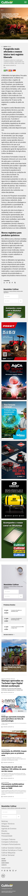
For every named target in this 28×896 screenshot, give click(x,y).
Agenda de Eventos (8, 829)
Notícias (4, 821)
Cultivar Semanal (7, 855)
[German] (14, 70)
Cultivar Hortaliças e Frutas (11, 850)
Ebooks (4, 831)
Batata (9, 46)
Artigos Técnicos (7, 824)
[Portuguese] (5, 70)
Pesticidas (5, 834)
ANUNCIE (3, 861)
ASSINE (3, 858)
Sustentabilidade (5, 782)
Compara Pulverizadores (10, 844)
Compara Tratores (8, 839)
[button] (25, 2)
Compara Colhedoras (9, 842)
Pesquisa (3, 678)
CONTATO (4, 865)
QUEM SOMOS (5, 863)
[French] (12, 70)
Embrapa (8, 678)
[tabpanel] (14, 23)
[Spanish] (10, 70)
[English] (7, 70)
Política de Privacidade (5, 867)
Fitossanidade (6, 836)
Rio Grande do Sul (5, 749)
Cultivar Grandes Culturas (11, 848)
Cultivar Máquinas (8, 853)
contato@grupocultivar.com (6, 888)
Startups (13, 678)
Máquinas (5, 826)
